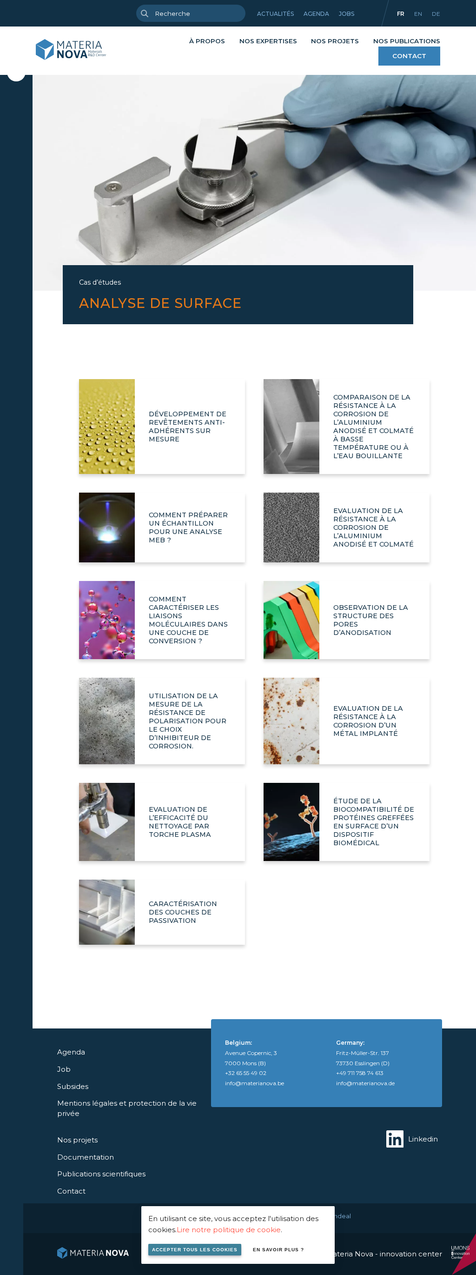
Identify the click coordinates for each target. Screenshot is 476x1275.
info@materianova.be (254, 1083)
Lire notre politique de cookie (229, 1229)
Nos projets (335, 41)
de (436, 13)
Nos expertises (268, 41)
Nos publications (406, 41)
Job (64, 1069)
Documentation (85, 1157)
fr (400, 13)
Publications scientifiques (101, 1173)
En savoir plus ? (278, 1249)
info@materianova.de (365, 1083)
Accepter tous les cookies (195, 1249)
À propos (207, 41)
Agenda (316, 13)
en (418, 13)
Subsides (72, 1086)
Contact (409, 56)
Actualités (275, 13)
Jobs (346, 13)
